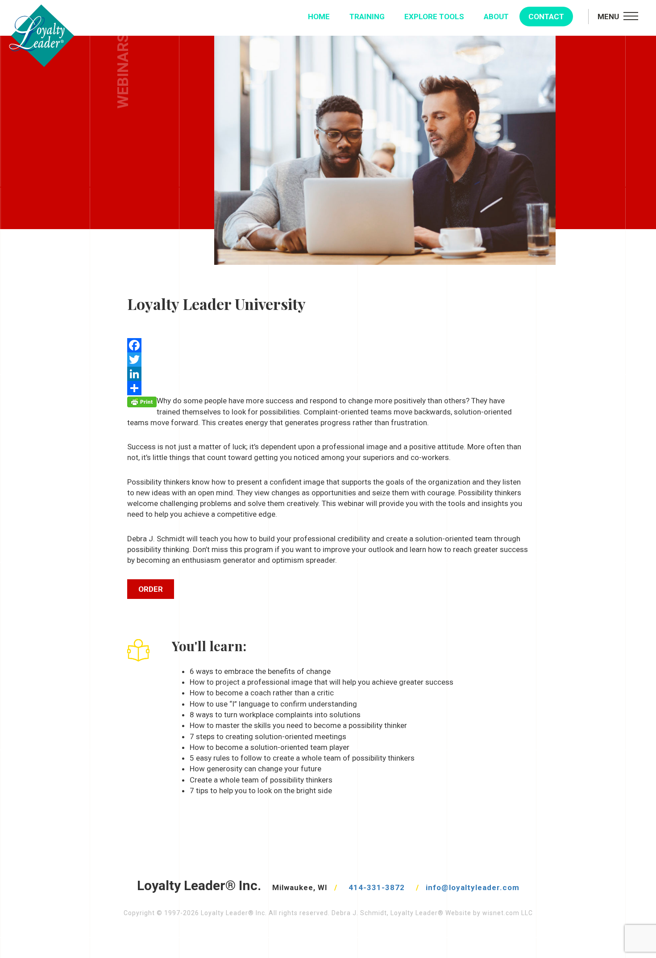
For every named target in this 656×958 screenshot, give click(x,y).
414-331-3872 (377, 887)
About (496, 16)
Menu (608, 16)
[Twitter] (328, 359)
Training (367, 16)
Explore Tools (434, 16)
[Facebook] (328, 345)
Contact (546, 16)
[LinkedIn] (328, 374)
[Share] (328, 388)
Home (319, 16)
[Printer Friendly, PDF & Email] (142, 401)
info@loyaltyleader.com (472, 887)
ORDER (150, 589)
